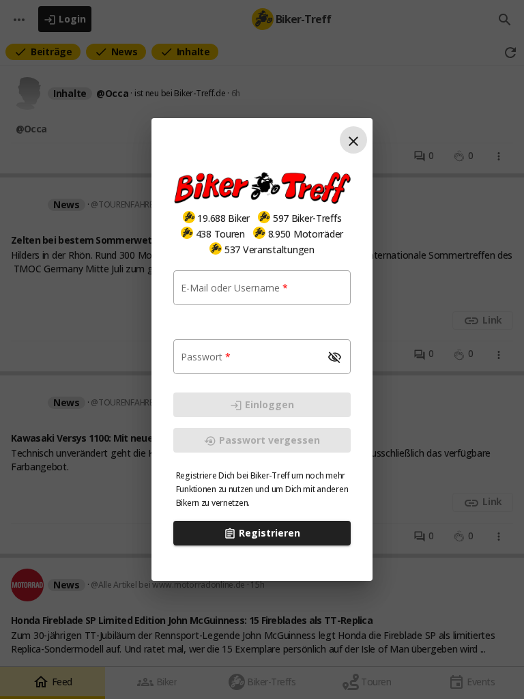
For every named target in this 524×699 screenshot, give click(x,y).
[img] (189, 217)
